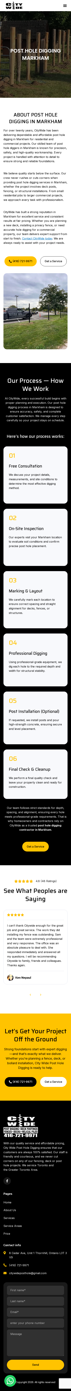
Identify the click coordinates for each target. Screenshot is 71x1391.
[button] (65, 5)
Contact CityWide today (37, 238)
